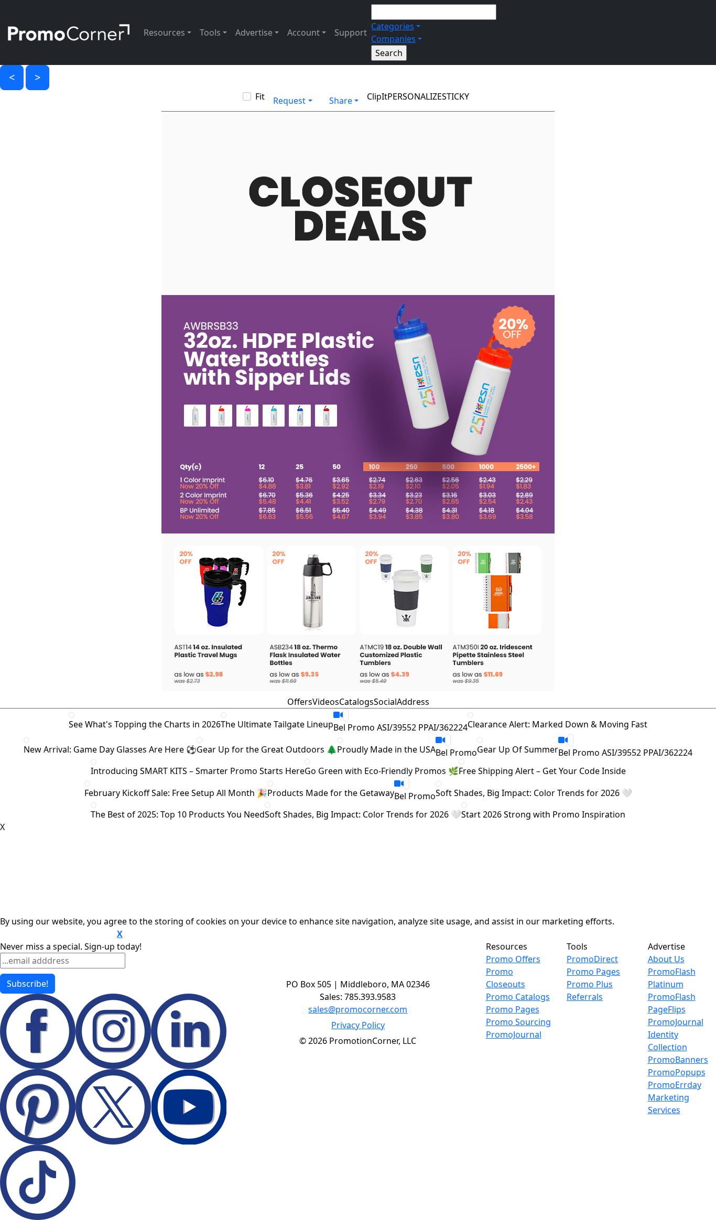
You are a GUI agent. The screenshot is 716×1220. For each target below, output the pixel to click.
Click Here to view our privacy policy (57, 934)
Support (350, 32)
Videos (325, 701)
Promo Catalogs (518, 997)
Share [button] (340, 100)
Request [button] (289, 100)
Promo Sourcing (518, 1022)
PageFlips (667, 1009)
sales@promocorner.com (357, 1009)
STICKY (455, 96)
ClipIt (377, 96)
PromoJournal (513, 1034)
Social (385, 701)
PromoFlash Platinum (672, 978)
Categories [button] (392, 26)
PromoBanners (678, 1059)
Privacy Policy (358, 1025)
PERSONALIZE (414, 96)
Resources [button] (164, 32)
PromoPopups (677, 1072)
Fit (260, 96)
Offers (299, 701)
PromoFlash (672, 997)
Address (413, 701)
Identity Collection (667, 1041)
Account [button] (303, 32)
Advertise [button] (254, 32)
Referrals (585, 997)
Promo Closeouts (505, 978)
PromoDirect (592, 959)
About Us (666, 959)
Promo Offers (513, 959)
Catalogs (356, 701)
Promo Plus (590, 984)
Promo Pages (512, 1009)
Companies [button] (393, 39)
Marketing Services (668, 1104)
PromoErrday (674, 1085)
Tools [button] (210, 32)
